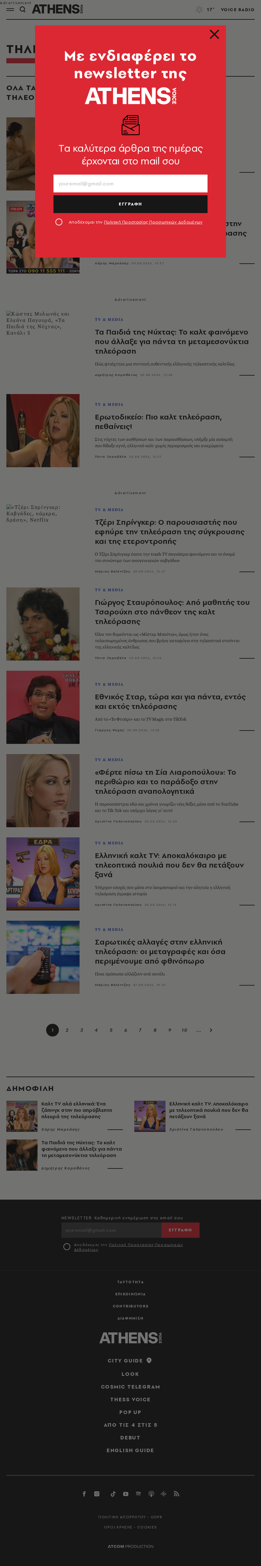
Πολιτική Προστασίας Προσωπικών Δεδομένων (153, 222)
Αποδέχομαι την (136, 222)
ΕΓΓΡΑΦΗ (130, 204)
